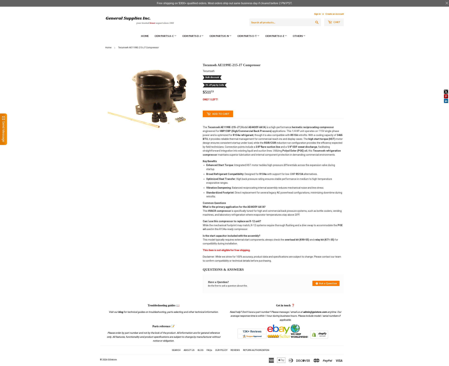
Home (145, 35)
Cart (336, 22)
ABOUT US (189, 350)
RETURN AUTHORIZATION (256, 350)
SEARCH (176, 350)
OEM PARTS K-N (219, 35)
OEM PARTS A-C (164, 35)
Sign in (317, 14)
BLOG (200, 350)
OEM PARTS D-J (192, 35)
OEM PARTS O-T (247, 35)
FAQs (209, 350)
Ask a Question (328, 283)
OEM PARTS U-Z (275, 35)
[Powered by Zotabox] (446, 104)
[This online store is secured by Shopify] (319, 337)
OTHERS (298, 35)
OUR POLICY (221, 350)
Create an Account (334, 14)
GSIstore (112, 359)
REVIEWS (235, 350)
